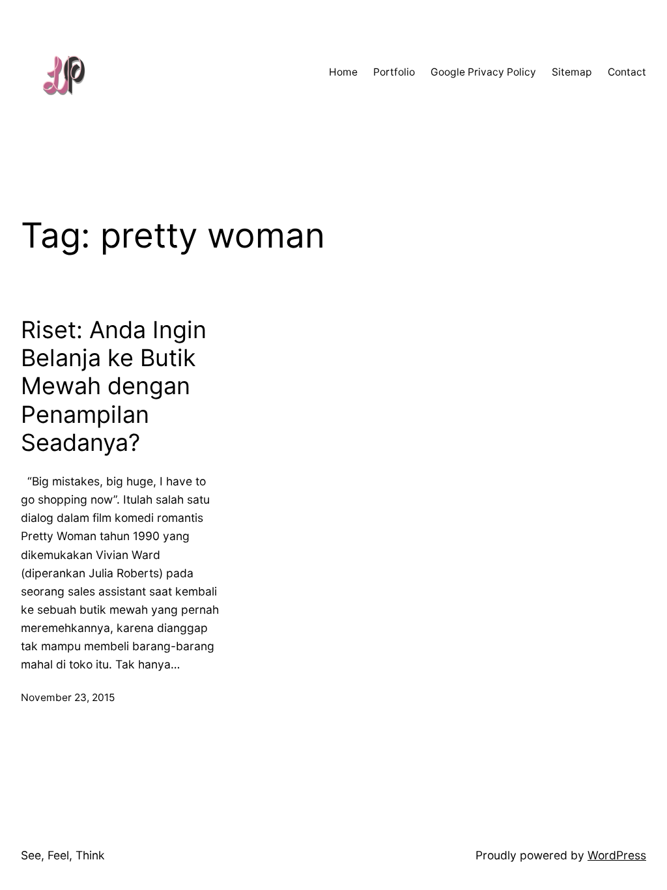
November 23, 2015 (68, 697)
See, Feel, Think (63, 855)
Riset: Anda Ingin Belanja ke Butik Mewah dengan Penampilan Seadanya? (113, 386)
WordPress (617, 855)
